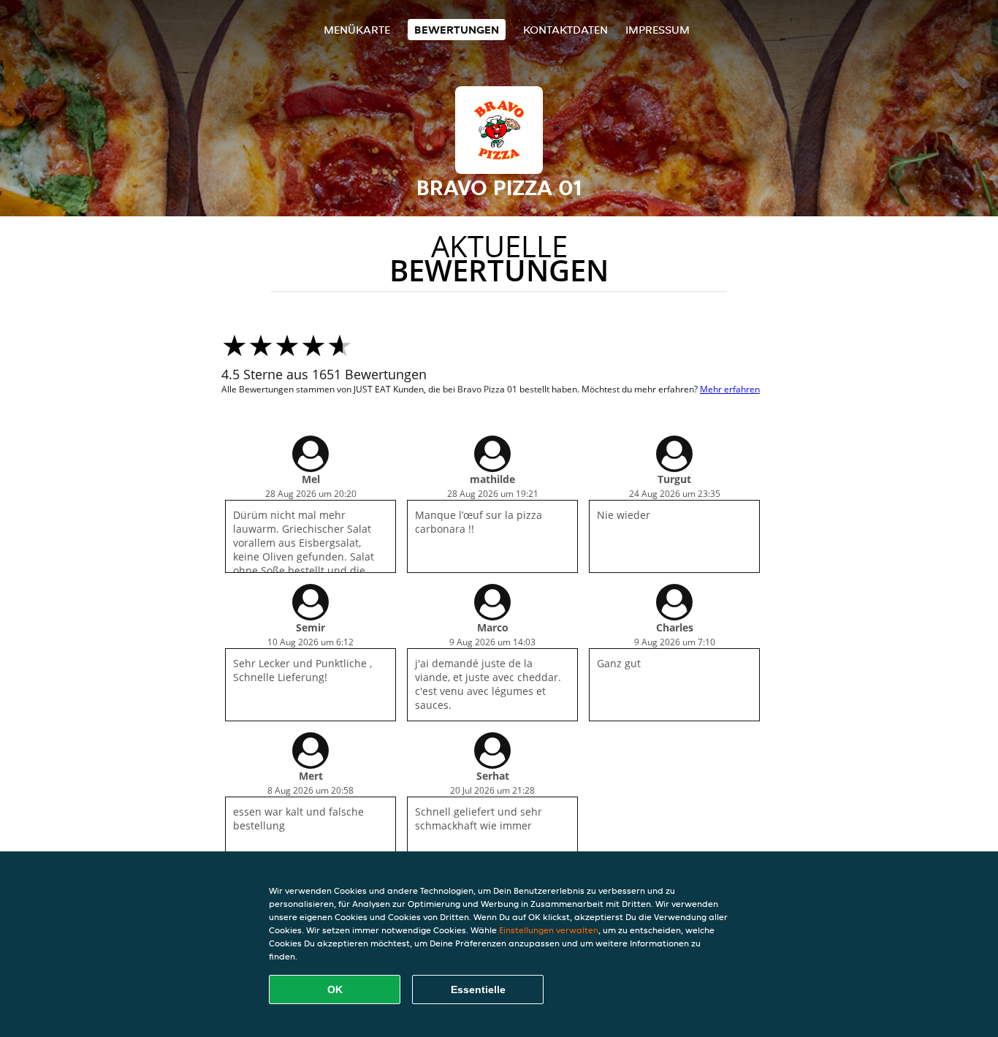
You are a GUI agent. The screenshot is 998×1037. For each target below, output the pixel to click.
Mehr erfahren (730, 389)
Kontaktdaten (565, 29)
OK (335, 989)
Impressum (657, 29)
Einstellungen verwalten (548, 929)
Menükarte (357, 29)
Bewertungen (456, 29)
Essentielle (478, 989)
